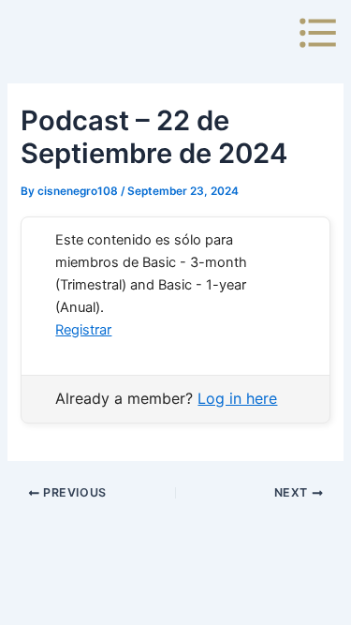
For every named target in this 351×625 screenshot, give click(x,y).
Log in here (237, 398)
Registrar (83, 329)
